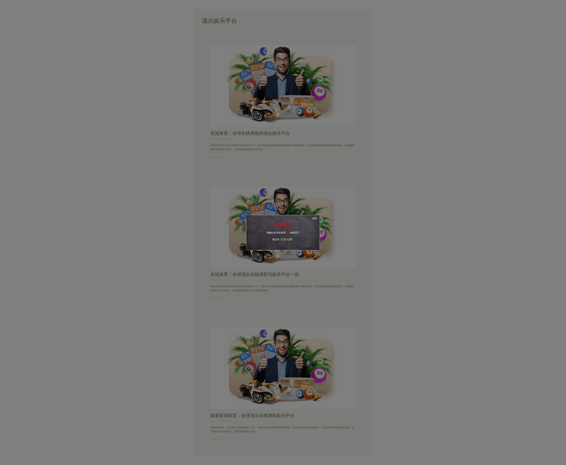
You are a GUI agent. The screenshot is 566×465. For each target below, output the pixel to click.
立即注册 (286, 239)
